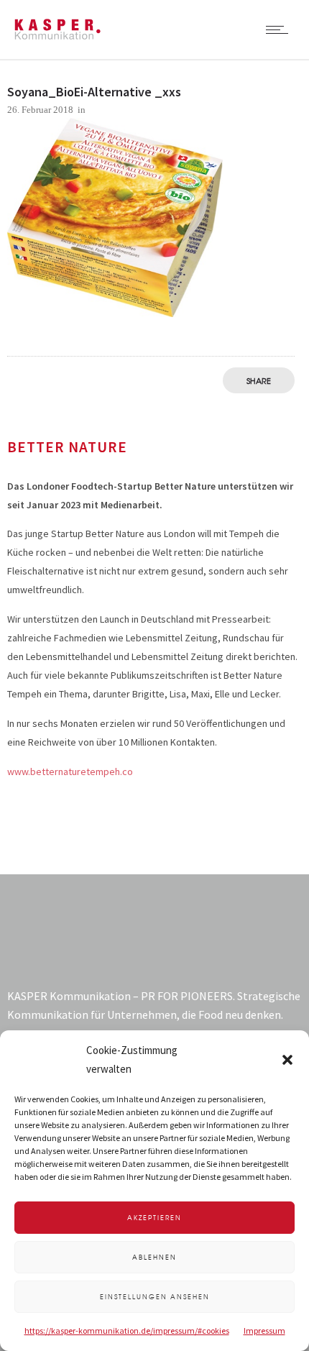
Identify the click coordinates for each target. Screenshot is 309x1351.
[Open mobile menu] (280, 29)
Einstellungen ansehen (155, 1296)
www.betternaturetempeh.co (70, 771)
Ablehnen (154, 1257)
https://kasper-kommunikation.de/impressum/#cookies (126, 1330)
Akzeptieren (154, 1217)
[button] (287, 1060)
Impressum (264, 1330)
